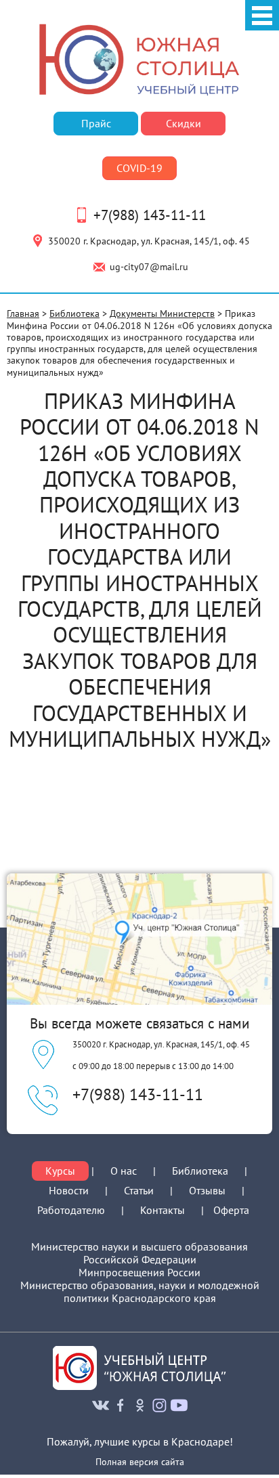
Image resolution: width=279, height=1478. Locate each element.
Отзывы (207, 1190)
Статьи (139, 1190)
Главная (23, 313)
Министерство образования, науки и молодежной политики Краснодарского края (139, 1292)
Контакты (162, 1210)
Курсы (60, 1171)
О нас (123, 1171)
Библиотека (74, 313)
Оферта (231, 1210)
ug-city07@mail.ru (149, 266)
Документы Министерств (162, 313)
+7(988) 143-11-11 (149, 215)
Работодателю (71, 1210)
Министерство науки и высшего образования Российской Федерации (139, 1253)
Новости (69, 1190)
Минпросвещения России (139, 1272)
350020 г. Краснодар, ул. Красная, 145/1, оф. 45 (149, 240)
